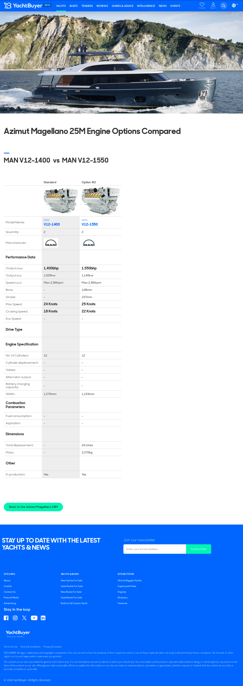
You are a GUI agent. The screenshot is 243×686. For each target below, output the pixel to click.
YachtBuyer (26, 6)
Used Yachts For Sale (72, 586)
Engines (122, 591)
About (7, 580)
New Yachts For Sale (71, 580)
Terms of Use (11, 646)
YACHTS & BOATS (70, 574)
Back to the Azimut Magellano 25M (33, 507)
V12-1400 (52, 224)
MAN (46, 220)
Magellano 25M (27, 16)
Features (122, 603)
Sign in (213, 8)
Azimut (10, 16)
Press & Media (11, 597)
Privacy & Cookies (52, 646)
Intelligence (146, 6)
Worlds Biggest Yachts (130, 580)
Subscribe (198, 549)
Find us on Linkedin (44, 618)
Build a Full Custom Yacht (74, 603)
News (163, 6)
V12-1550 (90, 224)
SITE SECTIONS (126, 574)
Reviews (102, 6)
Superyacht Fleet (127, 586)
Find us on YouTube (34, 618)
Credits (8, 586)
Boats (74, 6)
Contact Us (10, 591)
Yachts (61, 6)
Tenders (87, 6)
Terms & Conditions (31, 646)
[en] (233, 5)
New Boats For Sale (71, 591)
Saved (202, 8)
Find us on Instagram (16, 618)
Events (175, 6)
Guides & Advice (122, 6)
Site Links (9, 574)
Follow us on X (25, 618)
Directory (123, 597)
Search (223, 5)
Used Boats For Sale (71, 597)
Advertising (10, 603)
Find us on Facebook (6, 618)
